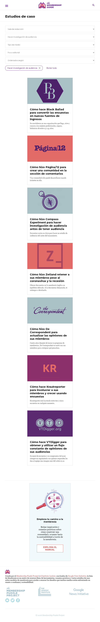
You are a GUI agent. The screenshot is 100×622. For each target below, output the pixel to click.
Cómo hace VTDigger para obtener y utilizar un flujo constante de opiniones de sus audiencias (48, 446)
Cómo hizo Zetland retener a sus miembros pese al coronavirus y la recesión (50, 278)
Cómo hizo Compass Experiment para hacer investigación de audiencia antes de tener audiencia (48, 224)
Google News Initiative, (77, 576)
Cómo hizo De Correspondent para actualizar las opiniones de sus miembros (48, 333)
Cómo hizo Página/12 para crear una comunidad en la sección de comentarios (48, 170)
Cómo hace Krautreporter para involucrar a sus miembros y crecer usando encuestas (48, 391)
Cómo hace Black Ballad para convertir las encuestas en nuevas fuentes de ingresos (49, 114)
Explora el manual (50, 548)
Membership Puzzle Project (27, 576)
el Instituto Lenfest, (48, 576)
